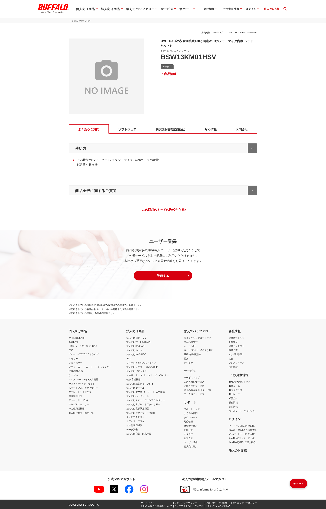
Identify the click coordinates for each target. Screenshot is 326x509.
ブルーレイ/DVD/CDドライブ (83, 354)
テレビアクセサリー (79, 404)
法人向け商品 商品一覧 (138, 433)
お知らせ (188, 438)
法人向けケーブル (135, 387)
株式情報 (233, 406)
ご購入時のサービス (194, 381)
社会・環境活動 (236, 354)
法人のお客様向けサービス (197, 390)
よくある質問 (191, 413)
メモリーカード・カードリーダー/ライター (90, 367)
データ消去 (132, 429)
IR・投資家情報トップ (239, 381)
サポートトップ (192, 408)
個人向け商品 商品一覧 (81, 412)
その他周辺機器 (77, 408)
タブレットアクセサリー (81, 391)
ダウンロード (191, 417)
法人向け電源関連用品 (137, 408)
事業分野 (233, 350)
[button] (163, 275)
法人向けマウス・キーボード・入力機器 (145, 391)
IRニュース (234, 385)
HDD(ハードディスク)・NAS (83, 346)
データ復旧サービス (194, 394)
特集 (186, 358)
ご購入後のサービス (194, 385)
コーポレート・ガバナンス (242, 411)
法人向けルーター (135, 350)
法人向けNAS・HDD (136, 354)
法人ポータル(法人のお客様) (243, 429)
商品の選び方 (191, 341)
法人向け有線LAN (135, 346)
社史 (231, 358)
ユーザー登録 (191, 442)
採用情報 (233, 367)
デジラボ (188, 362)
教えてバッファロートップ (197, 337)
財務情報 (233, 402)
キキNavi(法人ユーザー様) (242, 438)
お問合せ (188, 429)
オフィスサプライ (135, 421)
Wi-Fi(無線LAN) (77, 337)
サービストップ (192, 377)
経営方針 (233, 398)
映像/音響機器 (76, 371)
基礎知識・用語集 (192, 354)
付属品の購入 (191, 446)
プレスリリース (236, 362)
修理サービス (191, 425)
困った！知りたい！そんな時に (198, 350)
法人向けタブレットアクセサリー (143, 404)
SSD (71, 350)
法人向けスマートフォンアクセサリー (145, 400)
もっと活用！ (190, 346)
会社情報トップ (236, 337)
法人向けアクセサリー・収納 (140, 412)
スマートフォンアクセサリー (83, 387)
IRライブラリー (236, 390)
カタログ (188, 434)
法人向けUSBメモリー (137, 371)
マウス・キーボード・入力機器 (83, 379)
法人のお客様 (238, 450)
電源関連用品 (75, 396)
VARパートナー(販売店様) (242, 434)
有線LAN (73, 341)
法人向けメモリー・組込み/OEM (142, 367)
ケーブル (73, 375)
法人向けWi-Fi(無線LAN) (138, 341)
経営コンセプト (236, 346)
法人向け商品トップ (136, 337)
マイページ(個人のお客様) (242, 425)
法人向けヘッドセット (137, 396)
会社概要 (233, 341)
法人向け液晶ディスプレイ (140, 383)
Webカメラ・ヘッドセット (82, 383)
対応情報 (188, 421)
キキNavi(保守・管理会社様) (242, 442)
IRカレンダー (235, 394)
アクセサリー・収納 (78, 400)
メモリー (73, 358)
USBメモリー (75, 362)
